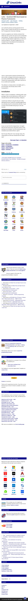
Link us (3, 586)
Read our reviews (15, 505)
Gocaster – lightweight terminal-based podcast (13, 553)
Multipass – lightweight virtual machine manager (14, 542)
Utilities (16, 22)
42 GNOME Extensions (6, 569)
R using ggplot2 (21, 270)
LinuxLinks (20, 599)
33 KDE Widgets (5, 568)
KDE (13, 153)
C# (8, 346)
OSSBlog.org (4, 592)
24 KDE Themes (5, 566)
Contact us (3, 585)
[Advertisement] (14, 60)
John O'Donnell (13, 20)
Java (19, 345)
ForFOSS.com (4, 591)
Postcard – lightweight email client (17, 300)
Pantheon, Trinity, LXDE (6, 571)
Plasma (17, 153)
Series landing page (19, 424)
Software (12, 22)
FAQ (2, 588)
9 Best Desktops (5, 565)
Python (23, 345)
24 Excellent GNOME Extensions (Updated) (11, 157)
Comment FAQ (4, 589)
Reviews (8, 22)
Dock (10, 153)
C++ (2, 153)
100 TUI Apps (9, 525)
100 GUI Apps (9, 524)
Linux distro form (12, 366)
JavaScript (11, 346)
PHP (15, 346)
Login (25, 169)
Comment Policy (12, 172)
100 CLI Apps (9, 527)
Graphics (3, 22)
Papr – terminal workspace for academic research (14, 535)
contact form (4, 370)
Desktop (20, 20)
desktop (6, 153)
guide (13, 514)
